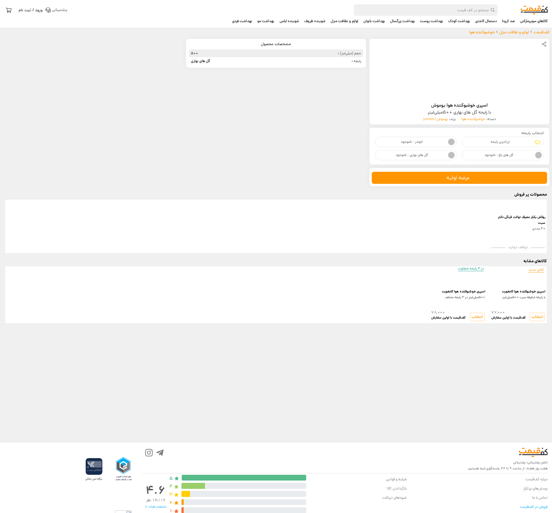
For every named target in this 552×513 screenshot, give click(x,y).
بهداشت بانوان (374, 21)
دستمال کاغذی (486, 21)
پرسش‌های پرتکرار (535, 488)
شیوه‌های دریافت (394, 497)
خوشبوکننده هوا (473, 119)
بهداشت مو (265, 21)
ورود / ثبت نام (31, 10)
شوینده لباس (289, 21)
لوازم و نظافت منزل (344, 21)
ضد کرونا (508, 21)
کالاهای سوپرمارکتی (534, 21)
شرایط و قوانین (396, 479)
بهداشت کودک (459, 21)
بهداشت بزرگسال (402, 21)
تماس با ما (540, 497)
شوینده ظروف (314, 21)
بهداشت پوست (431, 21)
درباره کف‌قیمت (537, 479)
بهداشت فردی (242, 21)
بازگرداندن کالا (397, 488)
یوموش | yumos (435, 119)
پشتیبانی (519, 462)
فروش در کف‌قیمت (534, 507)
